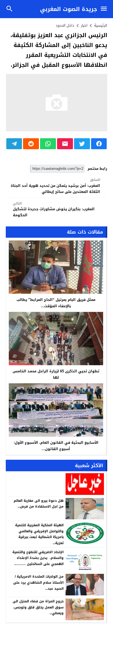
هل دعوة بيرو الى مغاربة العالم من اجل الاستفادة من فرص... (39, 504)
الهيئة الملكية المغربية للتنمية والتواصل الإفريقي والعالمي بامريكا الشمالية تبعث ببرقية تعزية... (39, 534)
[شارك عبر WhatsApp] (48, 143)
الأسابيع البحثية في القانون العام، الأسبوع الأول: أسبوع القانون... (56, 445)
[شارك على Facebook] (99, 143)
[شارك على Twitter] (82, 143)
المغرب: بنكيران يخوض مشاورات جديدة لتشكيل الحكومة (54, 209)
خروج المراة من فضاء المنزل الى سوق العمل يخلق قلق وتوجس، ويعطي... (38, 607)
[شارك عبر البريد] (65, 143)
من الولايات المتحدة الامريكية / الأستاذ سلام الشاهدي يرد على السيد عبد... (38, 582)
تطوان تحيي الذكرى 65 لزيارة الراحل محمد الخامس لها (56, 374)
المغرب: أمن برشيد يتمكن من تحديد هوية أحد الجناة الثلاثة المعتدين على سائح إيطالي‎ (55, 186)
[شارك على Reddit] (31, 143)
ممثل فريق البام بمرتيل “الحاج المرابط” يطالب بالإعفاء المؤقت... (55, 302)
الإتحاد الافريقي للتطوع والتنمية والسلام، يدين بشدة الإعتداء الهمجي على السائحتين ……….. (38, 558)
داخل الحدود (65, 25)
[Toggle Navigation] (105, 9)
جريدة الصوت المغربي (68, 9)
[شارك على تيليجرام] (14, 143)
